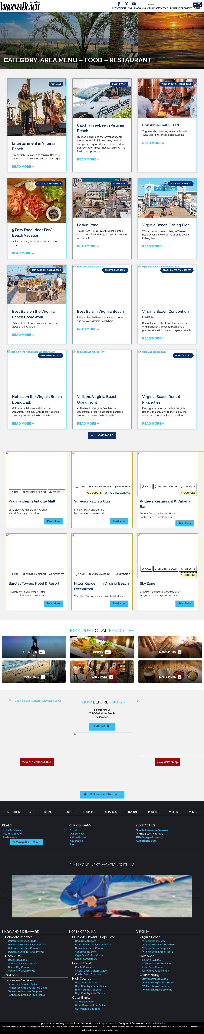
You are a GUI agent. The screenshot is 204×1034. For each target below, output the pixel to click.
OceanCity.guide (17, 960)
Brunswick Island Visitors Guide (93, 944)
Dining (98, 652)
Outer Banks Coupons (87, 1008)
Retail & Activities (13, 830)
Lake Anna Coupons (153, 967)
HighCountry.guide (86, 982)
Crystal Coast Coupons (88, 974)
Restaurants (10, 837)
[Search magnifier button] (199, 4)
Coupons (170, 8)
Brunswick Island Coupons (90, 948)
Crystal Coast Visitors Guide (91, 970)
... (42, 513)
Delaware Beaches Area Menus (26, 951)
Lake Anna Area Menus (155, 970)
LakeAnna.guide (151, 960)
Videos (190, 8)
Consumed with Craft (160, 125)
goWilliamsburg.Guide (155, 979)
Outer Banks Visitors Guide (90, 1005)
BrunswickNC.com (85, 941)
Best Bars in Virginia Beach (100, 311)
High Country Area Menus (90, 993)
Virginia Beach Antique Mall (32, 501)
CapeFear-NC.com (85, 951)
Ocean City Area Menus (21, 970)
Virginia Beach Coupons (156, 948)
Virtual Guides (78, 837)
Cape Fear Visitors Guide (89, 955)
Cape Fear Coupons (86, 958)
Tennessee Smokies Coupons (25, 991)
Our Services (77, 833)
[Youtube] (134, 4)
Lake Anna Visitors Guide (156, 963)
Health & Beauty (12, 833)
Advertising (76, 840)
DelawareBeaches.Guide (22, 941)
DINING (131, 8)
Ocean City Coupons (20, 967)
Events (198, 8)
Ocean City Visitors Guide (22, 963)
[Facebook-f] (119, 4)
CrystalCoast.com (85, 967)
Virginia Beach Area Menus (157, 951)
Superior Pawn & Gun (92, 501)
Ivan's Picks (167, 652)
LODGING (140, 8)
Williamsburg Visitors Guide (158, 982)
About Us (75, 830)
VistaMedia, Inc (156, 1023)
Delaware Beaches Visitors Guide (27, 944)
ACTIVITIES (117, 8)
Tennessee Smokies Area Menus (26, 995)
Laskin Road (88, 225)
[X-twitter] (126, 4)
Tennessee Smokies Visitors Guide (27, 987)
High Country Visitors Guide (91, 986)
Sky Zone (147, 583)
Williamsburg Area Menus (157, 989)
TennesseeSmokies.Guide (23, 984)
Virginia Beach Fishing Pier (165, 225)
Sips (125, 8)
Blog (72, 844)
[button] (102, 435)
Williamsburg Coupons (155, 986)
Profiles (181, 8)
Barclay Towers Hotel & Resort (34, 583)
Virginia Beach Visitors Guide (158, 944)
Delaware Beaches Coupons (24, 948)
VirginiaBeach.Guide (154, 941)
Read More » (23, 167)
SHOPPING (150, 8)
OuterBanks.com (84, 1001)
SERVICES (160, 8)
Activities (30, 652)
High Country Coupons (88, 989)
